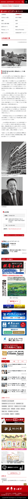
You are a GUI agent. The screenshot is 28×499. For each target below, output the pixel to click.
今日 (6, 361)
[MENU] (26, 2)
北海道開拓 (4, 406)
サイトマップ (24, 494)
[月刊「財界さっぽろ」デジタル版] (8, 332)
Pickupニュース (5, 29)
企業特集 (3, 14)
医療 (16, 26)
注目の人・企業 (4, 17)
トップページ (4, 4)
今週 (14, 361)
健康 (2, 20)
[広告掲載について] (12, 346)
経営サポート (4, 26)
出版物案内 (17, 494)
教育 (16, 20)
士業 (16, 23)
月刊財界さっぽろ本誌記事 (8, 401)
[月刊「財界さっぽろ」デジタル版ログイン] (19, 332)
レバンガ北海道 (5, 414)
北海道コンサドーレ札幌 (19, 406)
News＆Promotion (19, 29)
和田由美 (13, 408)
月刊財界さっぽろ (6, 408)
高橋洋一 (12, 414)
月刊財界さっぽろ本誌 (13, 411)
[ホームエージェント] (12, 353)
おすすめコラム (14, 473)
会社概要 (14, 493)
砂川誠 (17, 408)
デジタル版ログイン (19, 306)
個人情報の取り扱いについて (7, 494)
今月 (22, 361)
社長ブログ (10, 406)
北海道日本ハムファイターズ (8, 403)
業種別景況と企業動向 (7, 6)
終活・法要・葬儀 (5, 23)
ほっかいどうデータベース (13, 4)
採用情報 (19, 493)
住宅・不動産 (18, 17)
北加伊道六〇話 (19, 403)
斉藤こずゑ (4, 411)
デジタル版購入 (8, 306)
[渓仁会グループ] (12, 339)
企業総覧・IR (18, 14)
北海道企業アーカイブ (20, 32)
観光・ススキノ (4, 32)
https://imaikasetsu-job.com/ (14, 228)
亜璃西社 (17, 414)
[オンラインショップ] (14, 315)
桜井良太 (23, 408)
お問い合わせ (8, 493)
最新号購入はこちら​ (14, 301)
